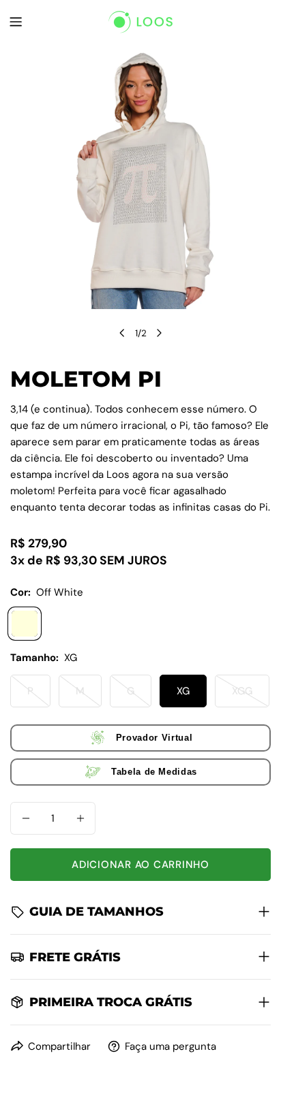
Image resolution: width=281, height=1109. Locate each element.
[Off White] (24, 623)
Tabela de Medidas (154, 772)
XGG (250, 695)
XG (183, 691)
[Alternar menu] (15, 21)
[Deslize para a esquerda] (122, 333)
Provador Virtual (154, 738)
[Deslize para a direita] (159, 333)
